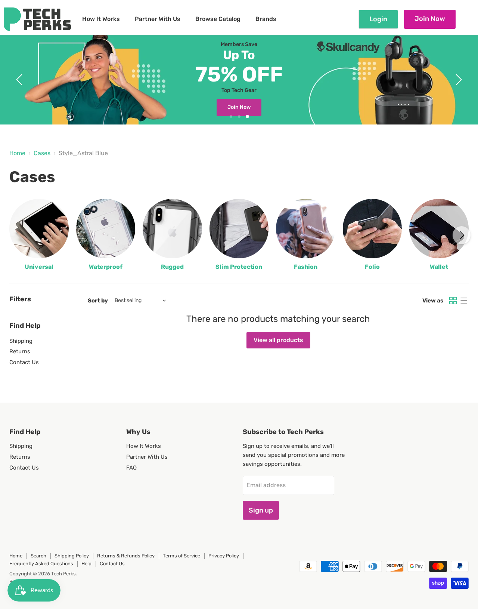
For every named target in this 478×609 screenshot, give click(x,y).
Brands (265, 18)
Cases (42, 153)
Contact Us (24, 362)
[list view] (463, 300)
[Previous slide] (20, 79)
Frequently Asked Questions (41, 563)
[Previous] (16, 235)
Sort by (98, 301)
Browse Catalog (217, 18)
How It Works (101, 18)
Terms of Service (181, 556)
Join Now (430, 19)
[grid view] (453, 300)
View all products (278, 340)
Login (378, 19)
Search (38, 556)
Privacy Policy (223, 556)
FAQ (131, 467)
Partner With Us (157, 18)
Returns (19, 351)
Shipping (20, 341)
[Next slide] (457, 79)
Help (86, 563)
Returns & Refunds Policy (126, 556)
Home (17, 153)
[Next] (462, 235)
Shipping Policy (72, 556)
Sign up (261, 510)
